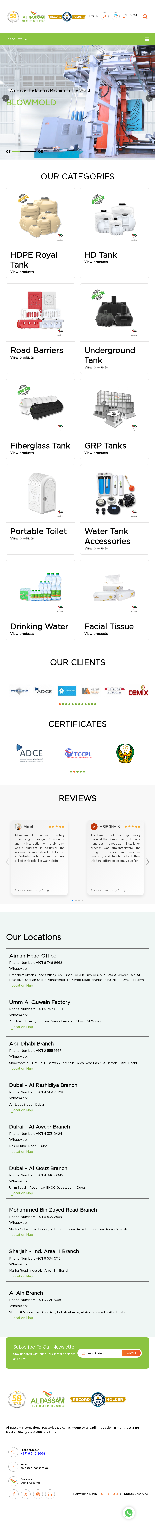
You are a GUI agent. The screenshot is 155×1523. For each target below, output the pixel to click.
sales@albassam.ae (35, 1468)
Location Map (22, 985)
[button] (59, 704)
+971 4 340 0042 (49, 1175)
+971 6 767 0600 (49, 1009)
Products (15, 39)
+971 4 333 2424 (49, 1134)
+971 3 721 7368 (48, 1300)
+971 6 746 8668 (49, 962)
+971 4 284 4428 (49, 1092)
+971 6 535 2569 (49, 1217)
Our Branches (30, 1482)
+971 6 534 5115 (48, 1258)
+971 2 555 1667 (48, 1050)
